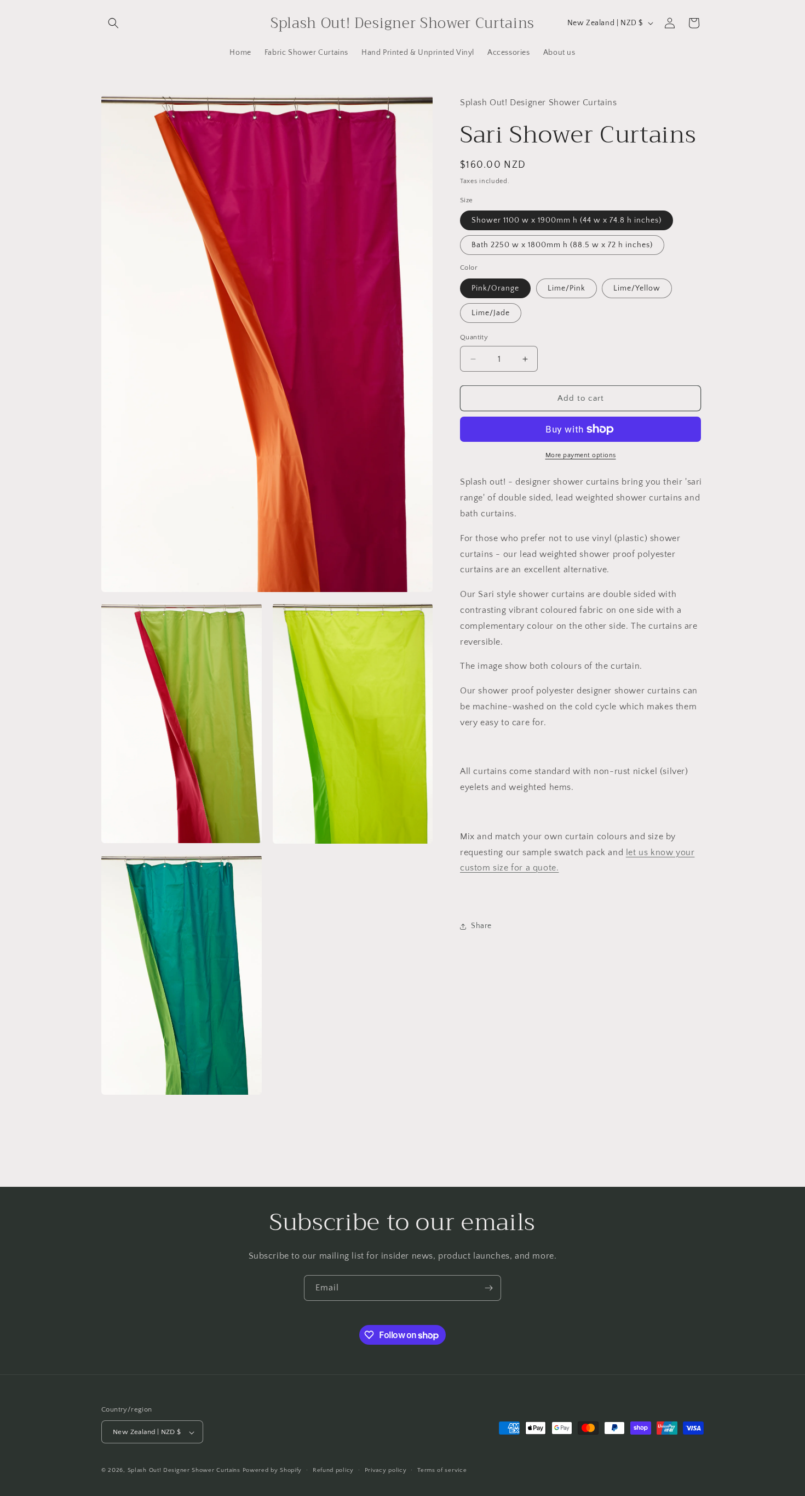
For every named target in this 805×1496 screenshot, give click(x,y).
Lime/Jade (491, 313)
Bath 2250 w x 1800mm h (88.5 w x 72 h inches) (562, 245)
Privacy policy (386, 1470)
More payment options (580, 455)
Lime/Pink (566, 288)
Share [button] (481, 926)
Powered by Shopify (272, 1470)
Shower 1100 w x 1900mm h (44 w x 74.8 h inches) (567, 220)
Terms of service (442, 1470)
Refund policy (333, 1470)
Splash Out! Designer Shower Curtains (184, 1470)
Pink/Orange (495, 288)
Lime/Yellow (636, 288)
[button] (113, 23)
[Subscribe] (488, 1288)
